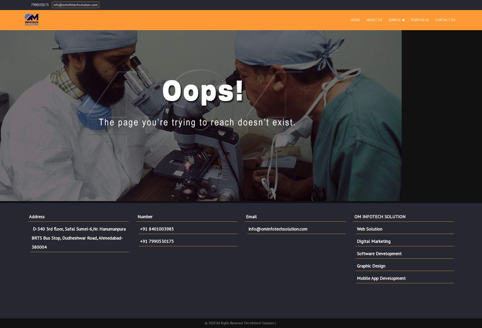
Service (395, 20)
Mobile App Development (381, 278)
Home (355, 20)
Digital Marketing (374, 241)
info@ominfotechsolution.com (75, 5)
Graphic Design (371, 266)
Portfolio (420, 20)
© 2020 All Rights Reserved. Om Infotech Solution (240, 323)
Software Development (379, 253)
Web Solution (369, 229)
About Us (374, 20)
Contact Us (445, 20)
